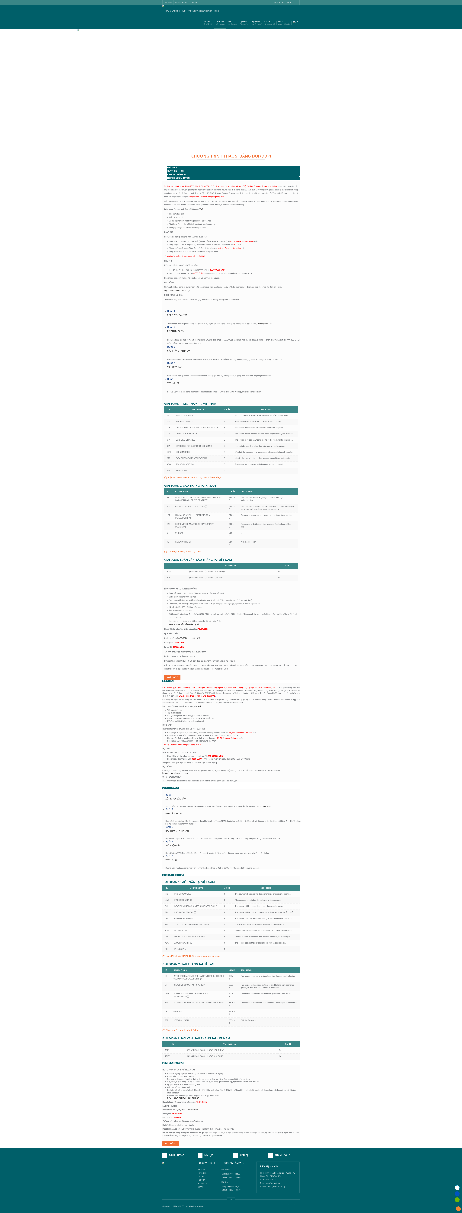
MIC (168, 415)
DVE (168, 427)
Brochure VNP (181, 2)
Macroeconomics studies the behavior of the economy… (258, 421)
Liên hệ (194, 2)
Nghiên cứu (202, 1183)
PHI (168, 470)
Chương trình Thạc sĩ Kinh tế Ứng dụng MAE (207, 197)
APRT (169, 578)
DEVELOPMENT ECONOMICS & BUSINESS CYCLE (197, 427)
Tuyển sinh (202, 1173)
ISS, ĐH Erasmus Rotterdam (242, 241)
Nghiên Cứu (256, 23)
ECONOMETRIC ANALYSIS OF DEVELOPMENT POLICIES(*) (198, 1002)
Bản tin (200, 1187)
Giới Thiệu (208, 23)
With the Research (249, 542)
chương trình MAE (265, 324)
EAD (168, 524)
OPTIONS (179, 533)
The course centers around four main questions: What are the (266, 515)
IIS (168, 497)
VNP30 (284, 23)
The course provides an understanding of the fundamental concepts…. (264, 440)
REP (168, 542)
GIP (168, 506)
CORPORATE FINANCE (185, 440)
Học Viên (244, 23)
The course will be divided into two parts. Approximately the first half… (264, 434)
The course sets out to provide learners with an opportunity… (260, 464)
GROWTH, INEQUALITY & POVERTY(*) (191, 506)
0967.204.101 (278, 1187)
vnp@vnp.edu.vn (273, 1183)
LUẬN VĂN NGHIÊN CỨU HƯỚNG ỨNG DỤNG (205, 578)
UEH (235, 245)
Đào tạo (201, 1176)
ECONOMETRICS (183, 452)
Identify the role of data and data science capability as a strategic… (263, 458)
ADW (169, 464)
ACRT (169, 572)
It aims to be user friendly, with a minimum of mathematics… (260, 446)
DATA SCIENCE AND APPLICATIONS (191, 458)
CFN (168, 440)
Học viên (201, 1180)
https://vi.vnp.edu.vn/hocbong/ (177, 290)
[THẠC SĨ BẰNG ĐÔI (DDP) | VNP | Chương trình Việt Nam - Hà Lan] (190, 11)
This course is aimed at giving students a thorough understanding (268, 976)
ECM (169, 452)
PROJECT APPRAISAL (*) (187, 434)
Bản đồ (277, 1176)
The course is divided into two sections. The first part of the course (269, 1002)
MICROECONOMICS (184, 415)
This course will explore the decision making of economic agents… (263, 415)
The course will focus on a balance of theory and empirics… (259, 427)
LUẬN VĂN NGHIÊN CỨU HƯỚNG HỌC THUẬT (206, 572)
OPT (168, 533)
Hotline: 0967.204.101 (283, 2)
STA (168, 446)
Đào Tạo (232, 23)
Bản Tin (269, 23)
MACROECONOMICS (184, 421)
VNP (201, 209)
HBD (168, 515)
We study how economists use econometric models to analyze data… (264, 452)
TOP (231, 1199)
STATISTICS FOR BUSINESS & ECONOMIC (194, 446)
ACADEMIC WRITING (185, 464)
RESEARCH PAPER (183, 542)
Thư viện (168, 2)
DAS (168, 458)
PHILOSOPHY (182, 470)
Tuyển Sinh (220, 23)
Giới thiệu (201, 1169)
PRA (168, 434)
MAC (169, 421)
